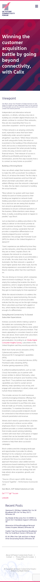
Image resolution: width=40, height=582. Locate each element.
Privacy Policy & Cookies (25, 557)
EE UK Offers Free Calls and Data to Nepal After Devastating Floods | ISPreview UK (20, 537)
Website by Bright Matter (20, 571)
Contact (9, 557)
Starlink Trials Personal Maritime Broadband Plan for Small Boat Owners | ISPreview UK (21, 532)
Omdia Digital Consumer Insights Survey (19, 341)
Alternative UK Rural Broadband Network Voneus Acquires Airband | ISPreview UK (20, 526)
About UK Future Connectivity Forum (19, 555)
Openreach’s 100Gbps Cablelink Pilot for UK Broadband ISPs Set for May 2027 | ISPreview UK (20, 512)
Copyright (20, 559)
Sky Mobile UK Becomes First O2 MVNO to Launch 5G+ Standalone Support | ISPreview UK (21, 520)
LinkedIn (5, 498)
